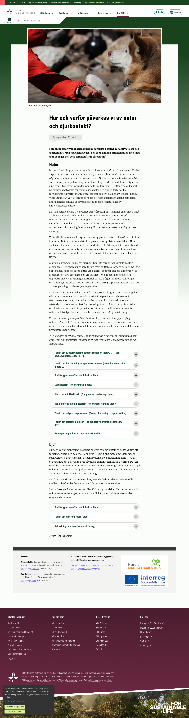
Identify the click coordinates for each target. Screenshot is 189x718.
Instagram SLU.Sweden (150, 623)
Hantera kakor (50, 680)
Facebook (144, 636)
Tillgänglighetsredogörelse (70, 680)
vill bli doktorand (59, 632)
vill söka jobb (58, 636)
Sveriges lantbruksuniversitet (25, 12)
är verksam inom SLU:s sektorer (66, 645)
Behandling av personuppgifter (98, 680)
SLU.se (12, 2)
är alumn (56, 649)
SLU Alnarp (101, 627)
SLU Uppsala (101, 636)
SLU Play (144, 645)
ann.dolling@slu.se (28, 580)
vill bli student (58, 623)
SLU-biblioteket (14, 627)
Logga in (11, 658)
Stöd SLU (100, 649)
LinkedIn (144, 632)
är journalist (57, 627)
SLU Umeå (100, 632)
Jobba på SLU (102, 640)
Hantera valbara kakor (14, 701)
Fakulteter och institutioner (20, 649)
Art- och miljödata (16, 640)
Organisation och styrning (38, 2)
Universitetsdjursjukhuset (19, 632)
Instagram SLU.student (150, 627)
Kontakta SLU (102, 645)
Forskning (77, 2)
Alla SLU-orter (102, 623)
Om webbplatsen (35, 680)
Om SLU (22, 2)
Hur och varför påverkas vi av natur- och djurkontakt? (104, 2)
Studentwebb (13, 623)
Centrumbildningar (16, 636)
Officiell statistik (15, 645)
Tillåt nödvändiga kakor (15, 707)
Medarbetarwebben (16, 653)
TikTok (143, 641)
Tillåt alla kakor (15, 711)
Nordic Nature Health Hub (60, 2)
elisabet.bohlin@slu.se (30, 568)
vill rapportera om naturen (63, 640)
